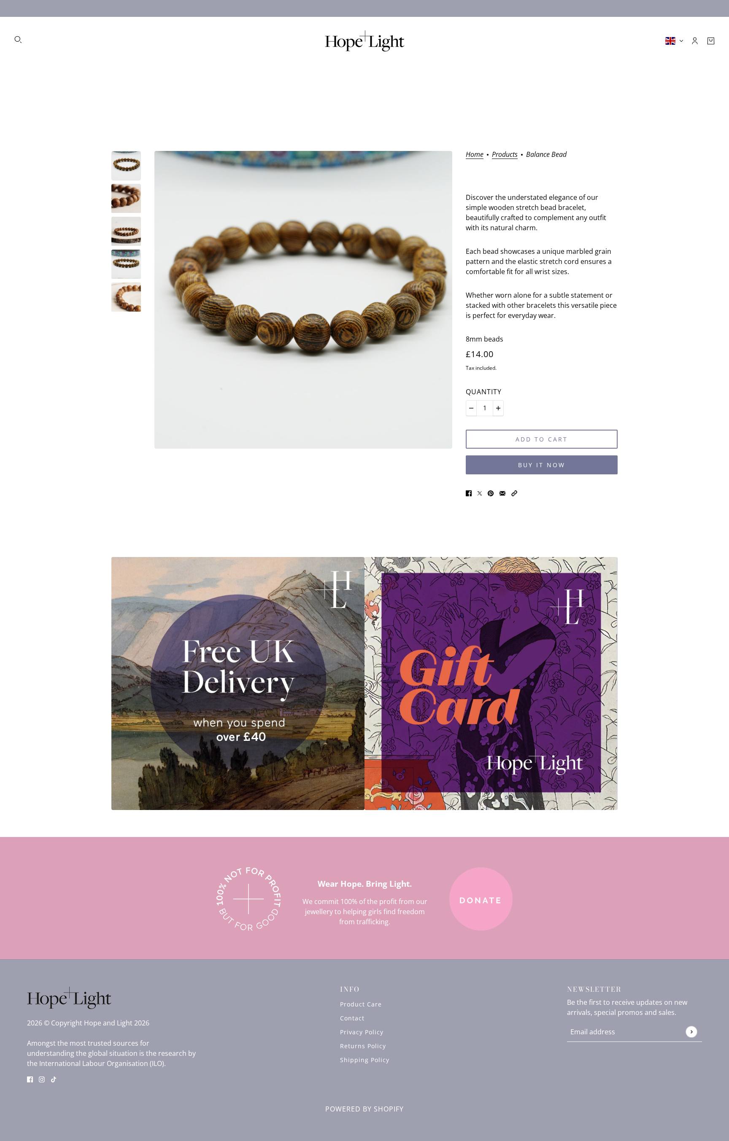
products (505, 155)
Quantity (484, 391)
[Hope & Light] (365, 40)
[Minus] (471, 408)
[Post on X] (479, 492)
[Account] (694, 41)
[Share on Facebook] (468, 492)
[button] (514, 492)
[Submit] (691, 1032)
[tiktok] (53, 1078)
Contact (352, 1018)
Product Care (361, 1004)
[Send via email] (502, 492)
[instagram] (41, 1078)
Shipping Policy (364, 1060)
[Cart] (711, 41)
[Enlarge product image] (303, 300)
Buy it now (541, 465)
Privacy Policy (361, 1032)
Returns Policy (363, 1046)
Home (474, 155)
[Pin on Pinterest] (490, 492)
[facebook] (30, 1078)
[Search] (18, 39)
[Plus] (498, 408)
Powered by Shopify (364, 1109)
